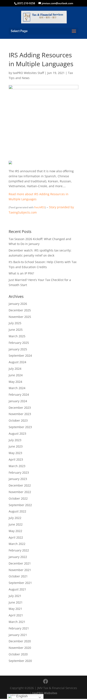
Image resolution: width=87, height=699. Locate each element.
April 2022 (16, 537)
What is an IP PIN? (21, 273)
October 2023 (18, 420)
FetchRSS (39, 207)
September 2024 (20, 356)
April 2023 (16, 459)
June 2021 (16, 602)
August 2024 (17, 362)
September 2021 (20, 583)
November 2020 (20, 648)
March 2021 (17, 622)
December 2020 (20, 641)
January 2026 (18, 304)
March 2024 (17, 388)
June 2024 (16, 375)
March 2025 (17, 336)
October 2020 (18, 654)
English (21, 696)
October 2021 (18, 576)
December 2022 (20, 485)
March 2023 (17, 466)
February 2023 (19, 472)
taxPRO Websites (44, 693)
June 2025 (16, 330)
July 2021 (15, 596)
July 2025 (15, 323)
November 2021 (20, 570)
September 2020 (20, 661)
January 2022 (18, 557)
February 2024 (19, 395)
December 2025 (20, 310)
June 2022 (16, 524)
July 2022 (15, 518)
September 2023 (20, 427)
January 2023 (18, 479)
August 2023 (17, 433)
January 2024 (18, 401)
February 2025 (19, 343)
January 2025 (18, 349)
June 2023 (16, 446)
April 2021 (16, 615)
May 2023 (15, 453)
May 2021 (15, 609)
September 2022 (20, 505)
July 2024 (15, 369)
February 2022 (19, 550)
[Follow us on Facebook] (45, 681)
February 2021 (19, 628)
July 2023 (15, 440)
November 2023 (20, 414)
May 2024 (15, 382)
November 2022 (20, 492)
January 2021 (18, 635)
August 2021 (17, 589)
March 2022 (17, 544)
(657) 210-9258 (26, 3)
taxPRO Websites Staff (28, 73)
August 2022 (17, 511)
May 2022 (15, 531)
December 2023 (20, 408)
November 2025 (20, 317)
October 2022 (18, 498)
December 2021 (20, 563)
